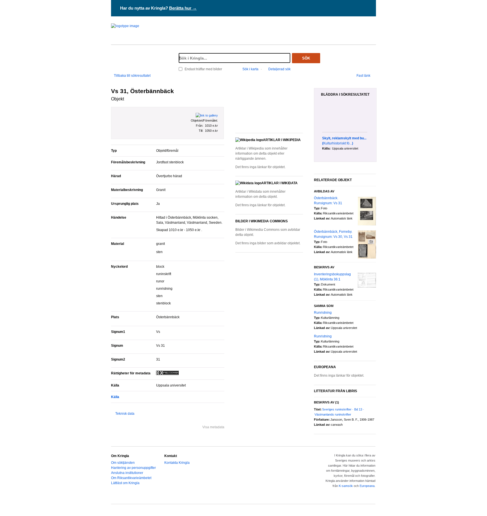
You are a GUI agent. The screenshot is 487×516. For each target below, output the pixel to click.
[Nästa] (374, 117)
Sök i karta (250, 69)
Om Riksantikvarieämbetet (131, 478)
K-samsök (346, 486)
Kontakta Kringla (177, 463)
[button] (269, 107)
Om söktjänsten (123, 463)
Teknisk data (124, 414)
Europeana (367, 486)
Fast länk (363, 76)
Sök (306, 58)
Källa (115, 397)
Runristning (323, 313)
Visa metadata (213, 427)
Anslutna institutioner (127, 473)
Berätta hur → (183, 8)
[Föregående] (319, 117)
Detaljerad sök (279, 69)
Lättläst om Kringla (125, 483)
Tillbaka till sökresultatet (132, 76)
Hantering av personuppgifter (133, 468)
